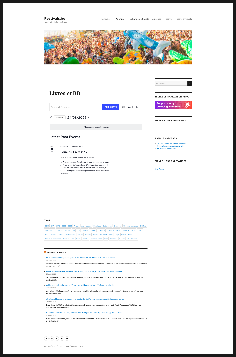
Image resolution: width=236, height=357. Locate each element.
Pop (72, 239)
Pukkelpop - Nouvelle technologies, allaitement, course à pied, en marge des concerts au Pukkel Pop (85, 271)
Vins (106, 239)
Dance (67, 230)
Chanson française (130, 226)
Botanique (107, 226)
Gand (60, 234)
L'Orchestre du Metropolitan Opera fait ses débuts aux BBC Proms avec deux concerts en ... (81, 258)
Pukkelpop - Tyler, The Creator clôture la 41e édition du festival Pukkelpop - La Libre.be (80, 285)
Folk (47, 234)
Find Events (111, 107)
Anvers (76, 226)
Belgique (97, 226)
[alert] (96, 127)
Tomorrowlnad (96, 239)
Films (140, 230)
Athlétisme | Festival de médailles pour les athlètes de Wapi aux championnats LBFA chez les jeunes (85, 299)
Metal (123, 234)
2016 (47, 226)
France (53, 234)
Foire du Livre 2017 (73, 152)
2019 (58, 226)
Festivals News (56, 252)
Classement (50, 230)
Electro (85, 230)
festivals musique (129, 230)
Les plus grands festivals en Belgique (171, 143)
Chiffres (143, 226)
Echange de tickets (139, 19)
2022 (70, 226)
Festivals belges (113, 230)
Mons (130, 234)
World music (132, 239)
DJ (74, 230)
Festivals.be (54, 18)
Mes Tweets (159, 169)
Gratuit (80, 234)
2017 (52, 226)
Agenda (120, 19)
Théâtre (85, 239)
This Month (60, 117)
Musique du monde (53, 239)
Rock (78, 239)
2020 (64, 226)
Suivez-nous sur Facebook (172, 120)
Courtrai (60, 230)
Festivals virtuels (184, 19)
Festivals (105, 19)
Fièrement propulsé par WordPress (69, 346)
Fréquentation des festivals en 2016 (170, 146)
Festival (168, 19)
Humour (103, 234)
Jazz (111, 234)
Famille (93, 230)
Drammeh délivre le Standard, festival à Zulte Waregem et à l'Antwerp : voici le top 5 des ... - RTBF (84, 313)
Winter (122, 239)
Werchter (113, 239)
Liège (117, 234)
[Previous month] (50, 117)
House (95, 234)
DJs (78, 230)
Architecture (86, 226)
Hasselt (88, 234)
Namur (66, 239)
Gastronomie (70, 234)
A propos (156, 19)
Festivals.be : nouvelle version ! (169, 149)
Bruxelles (117, 226)
